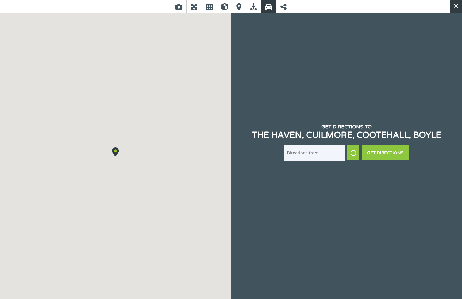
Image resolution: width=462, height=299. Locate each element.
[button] (115, 151)
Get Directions (385, 153)
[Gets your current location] (353, 152)
